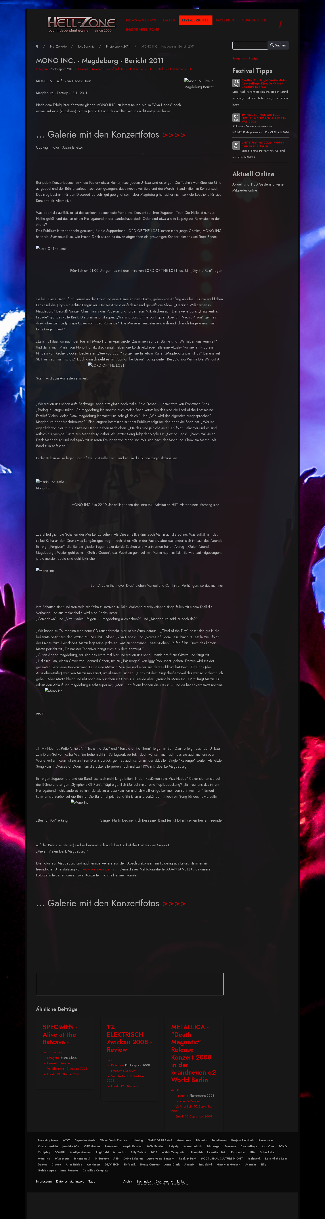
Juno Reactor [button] (69, 1171)
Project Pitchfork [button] (242, 1140)
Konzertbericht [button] (48, 1146)
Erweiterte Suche (245, 58)
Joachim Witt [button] (70, 1146)
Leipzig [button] (174, 1146)
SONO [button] (283, 1146)
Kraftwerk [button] (253, 1159)
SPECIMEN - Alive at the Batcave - (60, 1034)
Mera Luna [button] (184, 1140)
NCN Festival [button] (155, 1146)
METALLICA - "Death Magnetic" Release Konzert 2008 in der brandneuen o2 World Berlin (193, 1053)
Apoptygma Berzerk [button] (160, 1159)
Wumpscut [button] (62, 1159)
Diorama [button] (230, 1146)
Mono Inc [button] (119, 1152)
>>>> (174, 134)
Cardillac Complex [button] (95, 1171)
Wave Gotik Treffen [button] (113, 1140)
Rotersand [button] (112, 1146)
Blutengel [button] (213, 1146)
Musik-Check (69, 1058)
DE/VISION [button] (112, 1165)
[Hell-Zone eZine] (82, 25)
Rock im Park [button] (187, 1159)
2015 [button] (154, 1152)
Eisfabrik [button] (130, 1165)
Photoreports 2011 (62, 69)
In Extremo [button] (102, 1159)
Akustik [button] (189, 1165)
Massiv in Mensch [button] (228, 1165)
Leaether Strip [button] (216, 1152)
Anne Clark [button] (172, 1165)
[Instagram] (281, 26)
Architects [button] (93, 1165)
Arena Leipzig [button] (192, 1146)
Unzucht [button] (250, 1165)
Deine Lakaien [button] (133, 1159)
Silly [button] (263, 1165)
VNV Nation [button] (92, 1146)
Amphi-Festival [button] (132, 1146)
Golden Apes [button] (47, 1171)
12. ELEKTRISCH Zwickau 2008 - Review (129, 1038)
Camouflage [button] (249, 1146)
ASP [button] (116, 1159)
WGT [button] (66, 1140)
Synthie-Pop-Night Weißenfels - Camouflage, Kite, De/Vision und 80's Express (264, 83)
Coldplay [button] (44, 1152)
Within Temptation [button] (174, 1152)
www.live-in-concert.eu (99, 869)
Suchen (280, 45)
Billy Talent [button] (138, 1152)
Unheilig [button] (137, 1140)
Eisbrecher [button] (238, 1152)
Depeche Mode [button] (85, 1140)
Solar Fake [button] (267, 1152)
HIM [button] (252, 1152)
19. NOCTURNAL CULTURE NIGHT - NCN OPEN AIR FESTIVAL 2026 (264, 118)
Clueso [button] (56, 1165)
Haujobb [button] (197, 1152)
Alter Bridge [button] (74, 1165)
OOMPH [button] (59, 1152)
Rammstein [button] (265, 1140)
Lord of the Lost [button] (276, 1159)
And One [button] (268, 1146)
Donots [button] (42, 1165)
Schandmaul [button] (81, 1159)
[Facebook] (281, 23)
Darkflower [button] (219, 1140)
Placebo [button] (201, 1140)
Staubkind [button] (205, 1165)
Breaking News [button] (48, 1140)
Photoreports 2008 (137, 1065)
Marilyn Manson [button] (81, 1152)
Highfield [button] (102, 1152)
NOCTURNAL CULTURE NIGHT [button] (222, 1159)
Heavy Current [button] (150, 1165)
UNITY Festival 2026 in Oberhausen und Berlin (263, 144)
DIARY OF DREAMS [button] (159, 1140)
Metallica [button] (44, 1159)
